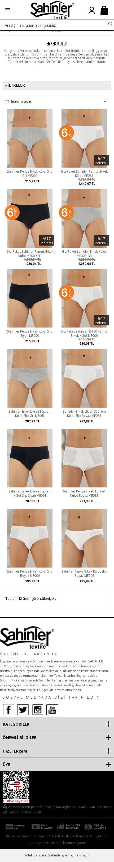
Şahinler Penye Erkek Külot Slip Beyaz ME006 (84, 573)
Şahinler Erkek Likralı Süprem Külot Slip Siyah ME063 (29, 493)
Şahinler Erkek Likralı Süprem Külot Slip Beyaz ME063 (84, 413)
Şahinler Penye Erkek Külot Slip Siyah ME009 (29, 333)
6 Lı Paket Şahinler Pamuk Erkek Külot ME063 (84, 173)
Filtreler (15, 85)
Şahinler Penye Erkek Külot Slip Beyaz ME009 (29, 573)
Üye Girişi (92, 14)
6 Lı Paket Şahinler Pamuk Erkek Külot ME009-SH (30, 254)
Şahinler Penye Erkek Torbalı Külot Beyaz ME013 (84, 493)
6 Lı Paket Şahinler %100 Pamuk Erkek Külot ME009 (84, 333)
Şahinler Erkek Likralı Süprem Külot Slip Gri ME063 (29, 413)
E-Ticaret (40, 855)
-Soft (29, 855)
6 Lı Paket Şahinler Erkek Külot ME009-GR (84, 254)
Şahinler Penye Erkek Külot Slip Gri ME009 (29, 173)
